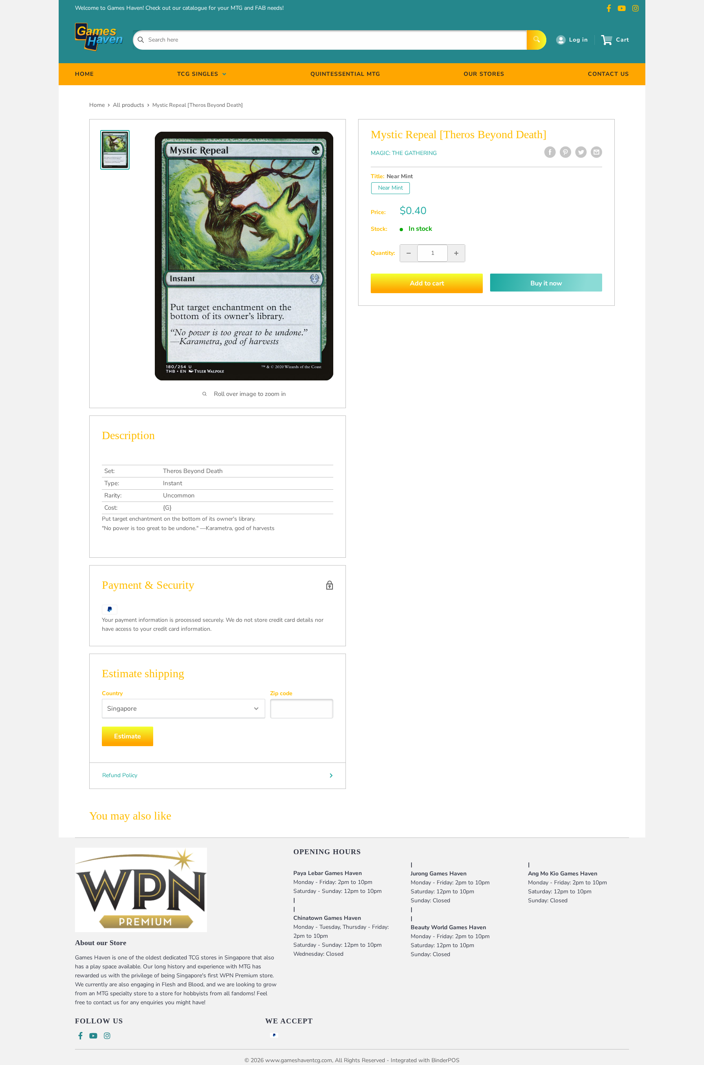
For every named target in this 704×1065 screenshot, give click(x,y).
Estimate (127, 736)
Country (112, 693)
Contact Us (608, 74)
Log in (578, 40)
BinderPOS (445, 1060)
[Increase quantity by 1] (456, 253)
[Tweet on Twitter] (581, 152)
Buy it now (546, 283)
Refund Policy (119, 775)
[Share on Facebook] (550, 152)
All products (128, 105)
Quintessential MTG (345, 74)
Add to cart (427, 283)
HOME (84, 74)
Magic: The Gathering (404, 153)
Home (97, 105)
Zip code (281, 693)
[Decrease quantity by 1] (408, 253)
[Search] (536, 40)
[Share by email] (596, 152)
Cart (622, 40)
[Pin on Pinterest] (565, 152)
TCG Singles (199, 74)
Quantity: (383, 253)
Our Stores (484, 74)
